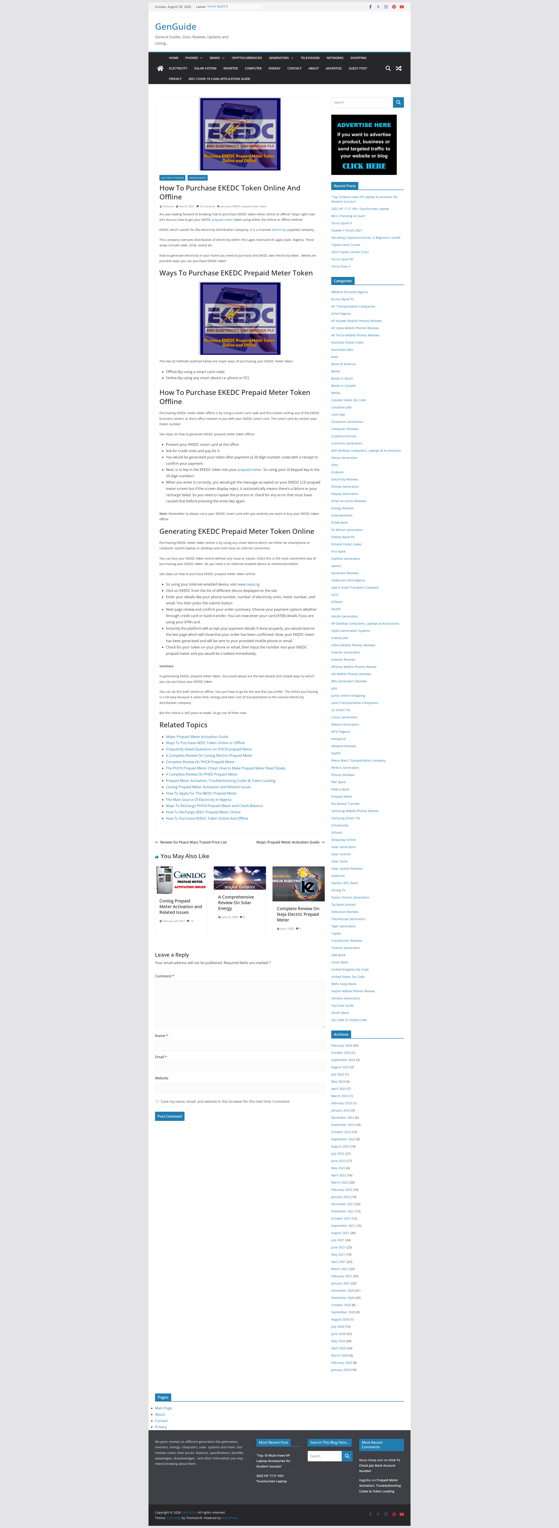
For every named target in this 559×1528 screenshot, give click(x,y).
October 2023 (341, 1053)
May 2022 (338, 1168)
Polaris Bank (340, 789)
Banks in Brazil (342, 378)
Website (161, 1078)
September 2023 (343, 1060)
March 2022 (340, 1182)
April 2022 (338, 1175)
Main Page (163, 1408)
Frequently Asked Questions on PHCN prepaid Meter (209, 749)
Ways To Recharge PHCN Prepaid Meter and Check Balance (214, 805)
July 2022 (337, 1153)
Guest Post (358, 68)
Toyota (336, 933)
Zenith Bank (340, 1013)
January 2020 (340, 1370)
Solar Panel (339, 861)
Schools (336, 832)
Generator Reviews (345, 573)
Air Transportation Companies (353, 306)
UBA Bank (338, 955)
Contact (294, 68)
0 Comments (207, 206)
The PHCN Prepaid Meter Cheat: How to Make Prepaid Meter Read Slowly (225, 768)
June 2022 (338, 1161)
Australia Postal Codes (347, 342)
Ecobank (337, 472)
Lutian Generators (344, 717)
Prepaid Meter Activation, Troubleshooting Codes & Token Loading (221, 780)
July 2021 (337, 1240)
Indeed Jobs (340, 638)
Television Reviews (345, 912)
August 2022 (340, 1146)
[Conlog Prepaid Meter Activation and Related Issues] (181, 869)
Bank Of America (343, 364)
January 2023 (340, 1110)
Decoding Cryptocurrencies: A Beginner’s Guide (365, 237)
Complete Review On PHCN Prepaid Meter (200, 761)
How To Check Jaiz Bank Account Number (379, 1465)
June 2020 (338, 1334)
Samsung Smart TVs (345, 818)
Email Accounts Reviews (348, 501)
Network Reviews (343, 746)
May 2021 (338, 1254)
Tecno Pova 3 (340, 266)
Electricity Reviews (172, 177)
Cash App (338, 414)
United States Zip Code (348, 977)
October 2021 (341, 1218)
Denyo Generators (344, 458)
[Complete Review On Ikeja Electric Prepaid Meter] (299, 869)
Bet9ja (335, 393)
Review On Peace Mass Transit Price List (193, 842)
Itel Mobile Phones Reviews (351, 674)
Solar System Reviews (347, 868)
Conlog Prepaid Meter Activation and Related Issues (208, 787)
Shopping (358, 58)
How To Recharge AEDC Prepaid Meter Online (203, 812)
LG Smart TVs (340, 710)
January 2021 (340, 1283)
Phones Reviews (343, 775)
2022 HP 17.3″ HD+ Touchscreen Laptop (360, 209)
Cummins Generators (346, 443)
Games (336, 566)
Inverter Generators (345, 652)
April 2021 (338, 1262)
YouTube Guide (342, 1005)
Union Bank (339, 962)
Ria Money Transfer (345, 804)
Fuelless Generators (345, 559)
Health (336, 609)
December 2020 (342, 1290)
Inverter (230, 68)
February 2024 (341, 1045)
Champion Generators (347, 422)
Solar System (205, 68)
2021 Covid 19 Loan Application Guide (219, 79)
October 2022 (341, 1132)
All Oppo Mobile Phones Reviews (355, 328)
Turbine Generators (345, 948)
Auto (334, 357)
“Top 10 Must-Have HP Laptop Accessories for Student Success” (273, 1460)
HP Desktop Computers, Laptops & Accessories (365, 623)
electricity (279, 230)
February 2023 (341, 1103)
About (314, 68)
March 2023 (340, 1096)
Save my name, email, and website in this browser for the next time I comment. (225, 1101)
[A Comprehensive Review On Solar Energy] (240, 869)
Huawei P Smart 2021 (346, 230)
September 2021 (343, 1226)
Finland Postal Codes (346, 544)
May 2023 (338, 1081)
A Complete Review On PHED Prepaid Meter (202, 774)
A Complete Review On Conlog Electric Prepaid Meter (209, 755)
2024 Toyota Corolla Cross (350, 252)
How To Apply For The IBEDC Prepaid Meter (201, 793)
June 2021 (338, 1247)
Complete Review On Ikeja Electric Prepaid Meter (298, 914)
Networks (335, 58)
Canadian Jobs (341, 407)
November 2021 (342, 1211)
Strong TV (338, 890)
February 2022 (341, 1189)
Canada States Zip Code (348, 400)
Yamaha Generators (345, 998)
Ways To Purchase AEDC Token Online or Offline (205, 742)
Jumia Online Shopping (348, 695)
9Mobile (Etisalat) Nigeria (349, 292)
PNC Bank (338, 782)
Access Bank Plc (342, 299)
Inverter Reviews (343, 659)
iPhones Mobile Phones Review (353, 667)
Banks (215, 58)
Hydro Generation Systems (350, 631)
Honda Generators (344, 616)
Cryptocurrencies (247, 58)
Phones (191, 58)
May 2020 (338, 1341)
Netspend (338, 739)
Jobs (334, 688)
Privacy (175, 79)
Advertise (334, 68)
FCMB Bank (339, 522)
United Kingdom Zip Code (350, 969)
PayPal (336, 753)
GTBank (336, 602)
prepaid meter (222, 220)
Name (161, 1035)
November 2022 (342, 1125)
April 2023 (338, 1089)
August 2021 (340, 1233)
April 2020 (338, 1348)
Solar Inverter (341, 854)
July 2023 (337, 1074)
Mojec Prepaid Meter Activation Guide (197, 736)
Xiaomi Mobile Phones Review (353, 991)
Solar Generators (343, 847)
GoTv (334, 595)
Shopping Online (343, 840)
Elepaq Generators (345, 494)
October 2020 (341, 1305)
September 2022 (343, 1139)
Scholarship (340, 825)
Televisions (310, 58)
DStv (334, 465)
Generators (279, 58)
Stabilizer (338, 876)
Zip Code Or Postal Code (349, 1020)
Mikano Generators (345, 724)
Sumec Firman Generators (350, 897)
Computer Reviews (345, 429)
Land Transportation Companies (354, 703)
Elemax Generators (345, 486)
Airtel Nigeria (341, 313)
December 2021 (342, 1204)
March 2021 (340, 1269)
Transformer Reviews (346, 941)
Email (161, 1056)
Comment (164, 976)
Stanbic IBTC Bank (344, 883)
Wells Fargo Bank (343, 984)
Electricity (178, 68)
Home (173, 58)
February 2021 (341, 1276)
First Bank (338, 551)
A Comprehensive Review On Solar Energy (236, 902)
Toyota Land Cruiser (346, 245)
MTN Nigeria (340, 731)
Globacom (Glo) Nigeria (348, 580)
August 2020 (340, 1319)
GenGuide (176, 26)
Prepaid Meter (197, 177)
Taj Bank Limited (343, 904)
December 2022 (342, 1117)
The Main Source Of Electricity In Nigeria (198, 799)
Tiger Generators (343, 926)
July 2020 (337, 1326)
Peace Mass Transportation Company (358, 760)
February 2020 (341, 1362)
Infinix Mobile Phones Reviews (353, 645)
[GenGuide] (160, 68)
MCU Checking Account (348, 216)
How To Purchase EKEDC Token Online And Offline (207, 818)
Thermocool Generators (348, 919)
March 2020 (340, 1355)
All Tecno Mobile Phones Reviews (355, 335)
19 (191, 921)
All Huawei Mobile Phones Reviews (356, 321)
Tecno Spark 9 (217, 7)
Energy (274, 68)
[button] (200, 58)
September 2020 (343, 1312)
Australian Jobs (342, 349)
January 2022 (340, 1197)
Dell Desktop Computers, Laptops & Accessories (366, 450)
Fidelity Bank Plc (343, 537)
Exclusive (168, 206)
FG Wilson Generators (347, 530)
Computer (253, 68)
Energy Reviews (342, 508)
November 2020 (342, 1298)
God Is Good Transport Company (355, 587)
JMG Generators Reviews (349, 681)
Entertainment (341, 515)
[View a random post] (398, 68)
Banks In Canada (343, 386)
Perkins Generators (345, 768)
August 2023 (340, 1067)
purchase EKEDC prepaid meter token (243, 206)
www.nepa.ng (249, 584)
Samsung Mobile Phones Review (354, 811)
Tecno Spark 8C (342, 259)
